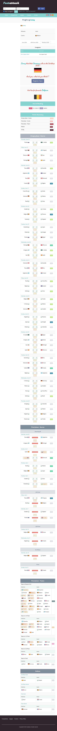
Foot (11, 3)
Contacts (29, 15)
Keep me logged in (9, 11)
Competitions (14, 15)
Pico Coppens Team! (25, 54)
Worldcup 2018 (45, 42)
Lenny (24, 25)
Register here (22, 11)
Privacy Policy (23, 718)
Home (6, 15)
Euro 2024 (24, 42)
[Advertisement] (10, 35)
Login (42, 8)
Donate (36, 15)
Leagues (22, 15)
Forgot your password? (30, 11)
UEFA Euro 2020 (34, 42)
